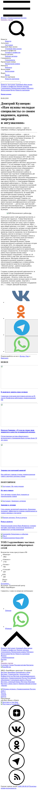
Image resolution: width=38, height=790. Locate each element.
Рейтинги (8, 67)
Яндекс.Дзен (24, 356)
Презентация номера (12, 64)
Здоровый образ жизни (13, 49)
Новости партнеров (12, 79)
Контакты (29, 665)
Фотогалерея (9, 71)
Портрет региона (11, 56)
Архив (11, 665)
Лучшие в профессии (12, 52)
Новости (8, 41)
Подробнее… (5, 583)
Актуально (9, 45)
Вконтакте (4, 358)
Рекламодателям (20, 665)
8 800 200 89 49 (23, 786)
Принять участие (7, 20)
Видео (7, 75)
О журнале (5, 665)
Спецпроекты (10, 60)
